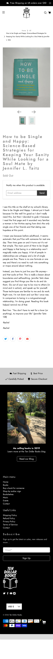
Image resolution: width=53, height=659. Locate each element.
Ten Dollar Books (16, 615)
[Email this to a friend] (27, 339)
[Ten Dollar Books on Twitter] (4, 593)
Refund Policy (9, 518)
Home (24, 30)
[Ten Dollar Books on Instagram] (14, 593)
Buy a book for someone (13, 488)
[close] (50, 3)
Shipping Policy (10, 515)
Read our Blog (26, 459)
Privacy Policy (9, 521)
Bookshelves (8, 494)
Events (5, 500)
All (30, 30)
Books (5, 485)
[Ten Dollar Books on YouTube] (11, 593)
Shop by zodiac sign (12, 491)
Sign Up (26, 558)
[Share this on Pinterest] (20, 339)
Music (5, 497)
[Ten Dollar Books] (26, 13)
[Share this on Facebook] (13, 339)
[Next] (34, 112)
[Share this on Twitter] (5, 339)
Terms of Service (10, 524)
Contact (6, 503)
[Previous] (19, 112)
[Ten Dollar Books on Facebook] (7, 593)
